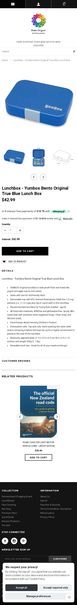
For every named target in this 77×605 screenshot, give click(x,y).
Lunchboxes (8, 500)
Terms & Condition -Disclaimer (55, 509)
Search (43, 500)
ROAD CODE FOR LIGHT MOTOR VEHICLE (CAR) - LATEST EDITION (38, 444)
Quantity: (6, 224)
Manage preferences (38, 596)
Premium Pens (9, 513)
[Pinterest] (23, 541)
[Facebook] (5, 541)
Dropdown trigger (38, 4)
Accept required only (55, 587)
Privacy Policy (47, 517)
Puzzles (6, 525)
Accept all (21, 587)
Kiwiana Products (11, 521)
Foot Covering (9, 505)
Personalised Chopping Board (17, 496)
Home (5, 60)
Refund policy (47, 513)
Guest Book (8, 517)
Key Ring (6, 509)
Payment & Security (50, 505)
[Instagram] (14, 541)
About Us (45, 496)
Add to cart (38, 457)
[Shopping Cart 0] (64, 4)
